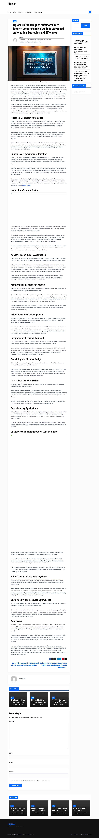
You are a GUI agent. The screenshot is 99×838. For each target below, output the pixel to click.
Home (9, 12)
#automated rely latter (33, 39)
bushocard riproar (26, 185)
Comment (12, 721)
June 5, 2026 (56, 813)
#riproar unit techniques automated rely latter (30, 42)
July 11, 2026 (15, 813)
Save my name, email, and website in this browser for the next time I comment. (30, 781)
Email (11, 762)
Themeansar (31, 834)
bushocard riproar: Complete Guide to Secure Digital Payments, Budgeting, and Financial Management (53, 665)
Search (75, 20)
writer (21, 37)
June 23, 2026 (36, 813)
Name (11, 753)
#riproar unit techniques (45, 39)
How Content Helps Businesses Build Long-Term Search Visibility (18, 703)
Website (11, 771)
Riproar (12, 3)
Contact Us (29, 12)
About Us (20, 12)
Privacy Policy (38, 12)
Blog (14, 12)
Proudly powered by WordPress (14, 834)
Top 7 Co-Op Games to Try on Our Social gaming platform (59, 702)
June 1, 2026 (77, 813)
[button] (87, 12)
